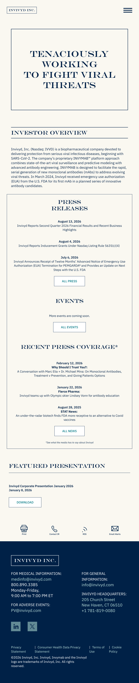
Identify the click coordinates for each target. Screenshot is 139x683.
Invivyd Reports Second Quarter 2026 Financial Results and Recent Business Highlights (69, 228)
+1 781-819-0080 (98, 610)
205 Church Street (98, 599)
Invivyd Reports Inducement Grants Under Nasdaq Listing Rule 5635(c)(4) (70, 246)
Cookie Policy (115, 649)
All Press (69, 281)
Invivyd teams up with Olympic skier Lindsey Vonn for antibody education (70, 396)
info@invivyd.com (98, 584)
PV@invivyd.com (26, 610)
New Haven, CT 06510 (102, 605)
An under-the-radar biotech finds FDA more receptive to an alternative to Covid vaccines (69, 418)
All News (69, 431)
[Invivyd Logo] (35, 558)
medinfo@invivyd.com (31, 579)
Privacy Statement (18, 649)
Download (25, 502)
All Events (69, 327)
